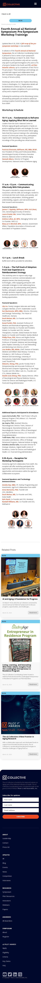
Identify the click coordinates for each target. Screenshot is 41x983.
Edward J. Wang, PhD (10, 364)
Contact (5, 843)
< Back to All (5, 14)
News (5, 872)
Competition (7, 876)
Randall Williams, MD (10, 502)
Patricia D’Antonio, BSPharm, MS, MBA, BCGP (19, 149)
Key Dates (6, 961)
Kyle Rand (6, 499)
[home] (11, 4)
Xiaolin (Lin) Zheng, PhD (11, 376)
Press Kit (6, 847)
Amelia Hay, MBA (8, 485)
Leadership (7, 838)
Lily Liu (5, 306)
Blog (4, 863)
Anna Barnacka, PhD (10, 490)
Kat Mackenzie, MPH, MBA (12, 311)
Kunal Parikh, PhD (9, 323)
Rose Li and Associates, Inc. (28, 788)
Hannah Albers (8, 159)
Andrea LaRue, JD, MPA (11, 219)
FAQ (4, 965)
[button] (35, 4)
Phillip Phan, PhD (8, 337)
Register (6, 937)
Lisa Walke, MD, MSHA (10, 349)
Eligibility (6, 952)
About (5, 932)
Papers (5, 909)
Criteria (5, 957)
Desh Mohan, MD (8, 318)
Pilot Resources (8, 896)
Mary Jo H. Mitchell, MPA (11, 224)
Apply (5, 948)
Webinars (6, 905)
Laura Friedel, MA (9, 214)
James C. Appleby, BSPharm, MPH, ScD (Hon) (19, 209)
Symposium (7, 892)
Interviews (7, 880)
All (3, 859)
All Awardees (7, 921)
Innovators (7, 901)
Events (5, 867)
